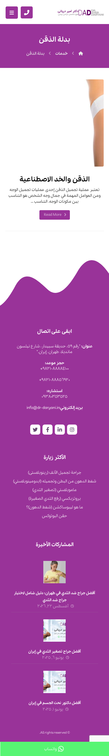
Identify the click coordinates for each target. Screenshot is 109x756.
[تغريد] (35, 430)
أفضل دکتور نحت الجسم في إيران (55, 703)
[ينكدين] (60, 430)
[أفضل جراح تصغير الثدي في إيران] (54, 630)
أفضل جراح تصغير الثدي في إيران (54, 651)
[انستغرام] (72, 430)
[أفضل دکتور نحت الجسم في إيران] (54, 682)
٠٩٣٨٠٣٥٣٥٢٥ (54, 396)
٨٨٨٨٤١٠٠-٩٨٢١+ (54, 368)
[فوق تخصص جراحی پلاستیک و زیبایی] (81, 13)
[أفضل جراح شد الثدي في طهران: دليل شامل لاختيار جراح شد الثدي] (54, 572)
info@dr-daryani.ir (43, 408)
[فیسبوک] (47, 430)
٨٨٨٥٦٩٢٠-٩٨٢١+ (54, 380)
